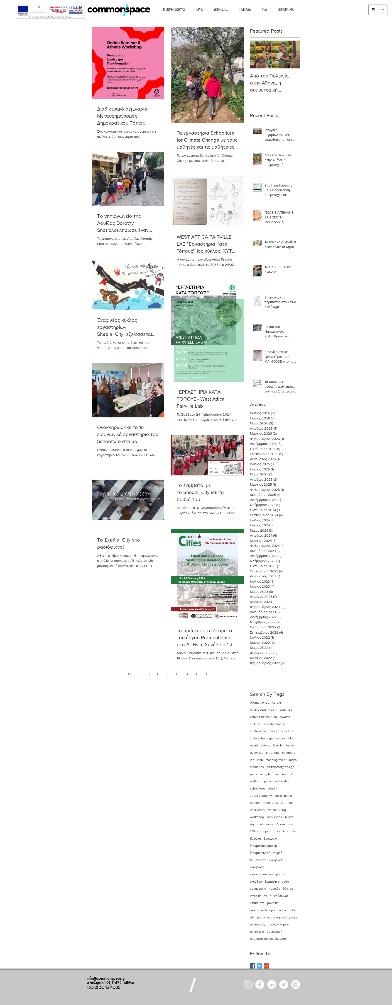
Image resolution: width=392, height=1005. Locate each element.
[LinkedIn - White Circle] (271, 984)
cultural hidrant (285, 738)
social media (283, 795)
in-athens (288, 752)
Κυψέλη (255, 838)
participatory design (280, 767)
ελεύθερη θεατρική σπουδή (269, 881)
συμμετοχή (274, 931)
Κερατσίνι (289, 831)
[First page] (129, 674)
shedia (272, 788)
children (255, 724)
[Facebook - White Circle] (259, 984)
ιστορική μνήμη (260, 896)
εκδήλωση (276, 860)
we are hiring (276, 810)
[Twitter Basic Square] (259, 966)
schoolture (257, 788)
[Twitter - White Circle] (283, 984)
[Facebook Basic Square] (252, 966)
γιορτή (277, 853)
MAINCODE (258, 709)
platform (255, 781)
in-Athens (272, 752)
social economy (261, 795)
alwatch (285, 717)
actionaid (286, 709)
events (265, 745)
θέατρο (288, 888)
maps (293, 760)
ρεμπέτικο (257, 931)
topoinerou (270, 802)
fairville (278, 745)
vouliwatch (257, 810)
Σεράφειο (270, 838)
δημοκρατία (258, 860)
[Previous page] (139, 674)
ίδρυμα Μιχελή (260, 853)
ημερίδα (274, 888)
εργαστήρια (258, 888)
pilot (292, 774)
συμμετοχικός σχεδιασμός (268, 938)
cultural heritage (261, 738)
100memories (259, 702)
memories (257, 767)
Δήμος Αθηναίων (262, 824)
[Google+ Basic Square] (266, 966)
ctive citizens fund (281, 731)
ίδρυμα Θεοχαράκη (263, 846)
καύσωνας (281, 896)
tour (284, 802)
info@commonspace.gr (106, 978)
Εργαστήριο (271, 831)
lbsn (260, 760)
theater (255, 802)
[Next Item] (293, 54)
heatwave (256, 752)
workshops (274, 817)
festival (290, 745)
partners (281, 774)
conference (258, 731)
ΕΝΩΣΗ (255, 831)
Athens (277, 702)
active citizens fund (263, 717)
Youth (273, 709)
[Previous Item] (257, 54)
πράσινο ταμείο (278, 924)
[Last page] (206, 674)
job (252, 760)
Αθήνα (289, 817)
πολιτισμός (257, 924)
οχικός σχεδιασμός (263, 910)
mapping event (276, 760)
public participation (277, 781)
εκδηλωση (257, 867)
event (254, 745)
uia (291, 802)
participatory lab (261, 774)
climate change (274, 724)
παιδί (282, 910)
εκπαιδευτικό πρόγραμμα (267, 874)
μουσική (273, 903)
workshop (257, 817)
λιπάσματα (257, 903)
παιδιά (293, 910)
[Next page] (196, 674)
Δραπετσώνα (285, 824)
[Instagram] (295, 984)
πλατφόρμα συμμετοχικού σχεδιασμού (275, 917)
